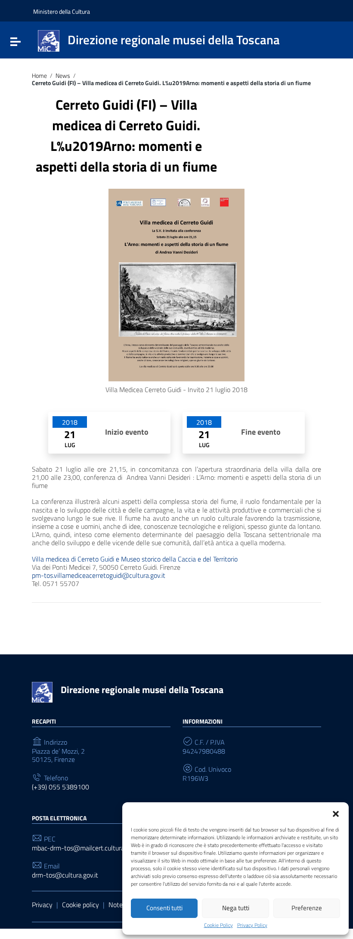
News (63, 76)
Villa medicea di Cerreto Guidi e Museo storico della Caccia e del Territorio (135, 559)
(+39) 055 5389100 (60, 787)
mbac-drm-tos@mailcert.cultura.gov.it (86, 848)
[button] (335, 813)
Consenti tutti (164, 908)
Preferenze (306, 908)
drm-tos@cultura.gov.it (65, 875)
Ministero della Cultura (61, 11)
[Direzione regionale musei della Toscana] (48, 40)
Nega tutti (235, 908)
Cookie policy (80, 904)
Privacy (42, 904)
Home (39, 76)
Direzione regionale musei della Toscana (142, 689)
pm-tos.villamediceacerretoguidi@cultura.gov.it (98, 575)
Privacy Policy (252, 925)
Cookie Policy (218, 925)
